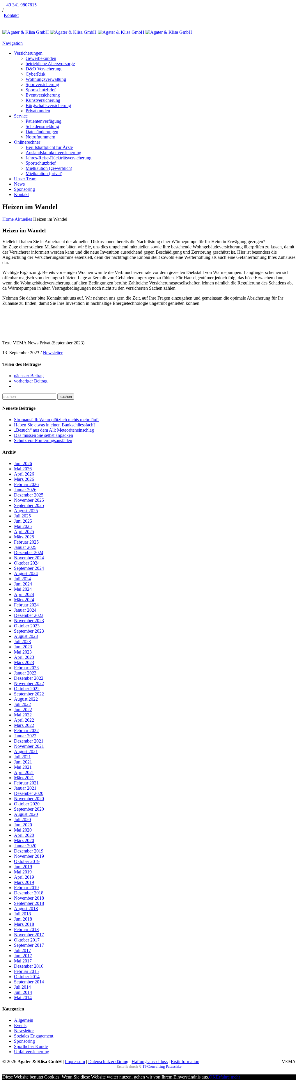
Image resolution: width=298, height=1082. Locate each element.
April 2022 (24, 720)
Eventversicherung (43, 94)
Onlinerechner (27, 142)
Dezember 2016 (28, 966)
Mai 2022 (23, 714)
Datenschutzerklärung (108, 1061)
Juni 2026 (23, 463)
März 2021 (24, 777)
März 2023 (24, 662)
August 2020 (26, 814)
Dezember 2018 (28, 892)
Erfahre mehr (228, 1076)
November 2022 (29, 683)
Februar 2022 (26, 730)
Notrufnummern (40, 136)
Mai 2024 (23, 589)
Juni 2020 (23, 824)
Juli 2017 (22, 950)
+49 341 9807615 (20, 4)
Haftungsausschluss (150, 1061)
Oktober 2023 (27, 625)
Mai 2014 (23, 997)
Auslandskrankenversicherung (53, 152)
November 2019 (29, 856)
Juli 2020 (22, 819)
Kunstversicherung (43, 100)
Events (20, 1025)
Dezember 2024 (28, 552)
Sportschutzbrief (41, 89)
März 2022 (24, 725)
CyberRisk (35, 74)
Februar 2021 (26, 782)
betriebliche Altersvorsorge (50, 63)
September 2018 (29, 903)
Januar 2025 (25, 547)
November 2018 (29, 898)
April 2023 (24, 657)
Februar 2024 (26, 604)
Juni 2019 (23, 866)
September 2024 (29, 568)
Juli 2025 (22, 515)
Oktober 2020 (27, 803)
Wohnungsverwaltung (46, 79)
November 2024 (29, 557)
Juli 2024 (22, 578)
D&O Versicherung (43, 68)
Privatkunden (38, 110)
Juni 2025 (23, 521)
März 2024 (24, 599)
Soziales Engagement (33, 1035)
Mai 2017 (23, 960)
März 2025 (24, 536)
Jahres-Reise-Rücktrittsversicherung (58, 157)
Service (21, 115)
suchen (66, 396)
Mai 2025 (23, 526)
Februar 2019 (26, 887)
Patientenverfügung (43, 121)
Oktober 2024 (27, 562)
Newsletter (53, 352)
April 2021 (24, 772)
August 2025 (26, 510)
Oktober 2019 (27, 861)
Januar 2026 (25, 489)
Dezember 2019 (28, 850)
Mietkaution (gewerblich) (49, 168)
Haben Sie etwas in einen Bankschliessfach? (54, 424)
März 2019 (24, 882)
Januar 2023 (25, 672)
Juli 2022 (22, 704)
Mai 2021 (23, 767)
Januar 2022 (25, 735)
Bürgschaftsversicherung (48, 105)
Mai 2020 (23, 829)
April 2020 (24, 835)
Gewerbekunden (41, 58)
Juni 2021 (23, 761)
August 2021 (26, 751)
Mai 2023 (23, 651)
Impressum (75, 1061)
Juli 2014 (22, 987)
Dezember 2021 (28, 740)
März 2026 (24, 479)
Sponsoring (24, 189)
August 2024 (26, 573)
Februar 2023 (26, 667)
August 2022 (26, 699)
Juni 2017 (23, 955)
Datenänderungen (42, 131)
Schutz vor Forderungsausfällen (43, 440)
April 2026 (24, 473)
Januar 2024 (25, 610)
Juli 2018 (22, 913)
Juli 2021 (22, 756)
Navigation (12, 43)
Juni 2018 (23, 919)
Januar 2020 (25, 845)
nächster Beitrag (29, 375)
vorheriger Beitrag (30, 380)
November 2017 (29, 934)
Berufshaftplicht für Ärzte (49, 147)
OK (212, 1076)
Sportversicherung (42, 84)
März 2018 (24, 924)
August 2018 (26, 908)
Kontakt (11, 15)
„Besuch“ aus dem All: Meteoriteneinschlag (54, 430)
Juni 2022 (23, 709)
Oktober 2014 (27, 976)
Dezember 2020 (28, 793)
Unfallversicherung (31, 1051)
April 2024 (24, 594)
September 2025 (29, 505)
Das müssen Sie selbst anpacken (43, 435)
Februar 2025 (26, 542)
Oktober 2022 (27, 688)
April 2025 (24, 531)
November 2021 (29, 746)
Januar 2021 (25, 788)
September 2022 (29, 693)
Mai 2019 (23, 871)
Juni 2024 (23, 583)
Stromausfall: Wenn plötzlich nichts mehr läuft (56, 419)
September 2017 (29, 945)
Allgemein (23, 1020)
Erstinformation (185, 1061)
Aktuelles (23, 219)
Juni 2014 (23, 992)
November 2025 (29, 500)
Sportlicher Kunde (31, 1046)
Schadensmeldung (42, 126)
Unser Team (25, 178)
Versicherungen (28, 53)
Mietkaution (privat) (44, 173)
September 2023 (29, 631)
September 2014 (29, 981)
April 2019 (24, 877)
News (19, 183)
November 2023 (29, 620)
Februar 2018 (26, 929)
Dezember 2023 (28, 615)
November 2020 (29, 798)
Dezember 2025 (28, 494)
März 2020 (24, 840)
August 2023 (26, 636)
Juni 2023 (23, 646)
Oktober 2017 (27, 939)
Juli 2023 (22, 641)
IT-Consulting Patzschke (162, 1066)
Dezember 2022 (28, 678)
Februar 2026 (26, 484)
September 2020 (29, 809)
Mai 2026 (23, 468)
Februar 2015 (26, 971)
